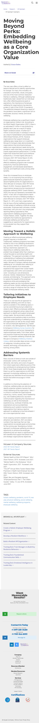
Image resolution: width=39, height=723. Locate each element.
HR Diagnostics (18, 680)
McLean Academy (18, 684)
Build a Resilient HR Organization (16, 541)
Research (12, 9)
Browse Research (18, 673)
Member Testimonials (18, 658)
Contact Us (18, 661)
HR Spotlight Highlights (13, 12)
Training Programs (18, 683)
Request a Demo (21, 614)
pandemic (19, 497)
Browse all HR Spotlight (14, 517)
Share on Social (10, 73)
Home (5, 9)
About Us (18, 656)
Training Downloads (18, 681)
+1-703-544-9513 (19, 634)
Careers (18, 660)
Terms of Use (18, 720)
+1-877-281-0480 (19, 629)
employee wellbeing (10, 505)
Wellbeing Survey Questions (22, 328)
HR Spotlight (21, 9)
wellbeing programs (23, 502)
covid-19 (27, 497)
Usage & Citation (18, 691)
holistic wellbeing (10, 497)
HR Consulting (18, 687)
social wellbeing (26, 500)
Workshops (18, 686)
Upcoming (18, 674)
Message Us (21, 637)
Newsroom (18, 663)
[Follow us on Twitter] (17, 645)
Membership (18, 668)
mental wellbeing (10, 502)
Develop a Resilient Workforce (15, 536)
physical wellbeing (13, 500)
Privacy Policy (26, 720)
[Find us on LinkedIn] (12, 645)
